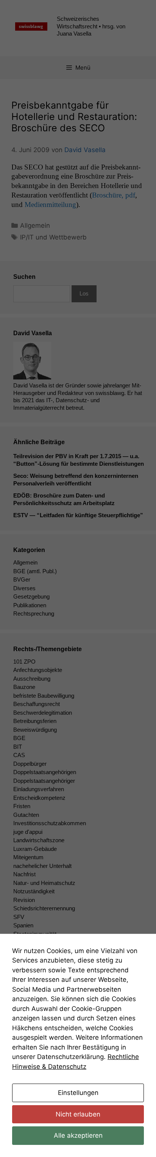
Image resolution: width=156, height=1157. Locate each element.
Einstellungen (78, 1092)
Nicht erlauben (78, 1114)
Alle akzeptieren (78, 1135)
